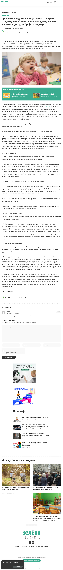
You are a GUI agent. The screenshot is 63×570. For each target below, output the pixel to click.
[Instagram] (33, 542)
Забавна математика (8, 494)
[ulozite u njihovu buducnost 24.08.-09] (24, 396)
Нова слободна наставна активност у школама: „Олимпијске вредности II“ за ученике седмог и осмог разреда (35, 444)
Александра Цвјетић (9, 28)
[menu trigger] (59, 2)
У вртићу (5, 15)
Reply (59, 311)
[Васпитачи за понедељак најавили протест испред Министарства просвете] (47, 474)
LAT (51, 2)
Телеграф (47, 106)
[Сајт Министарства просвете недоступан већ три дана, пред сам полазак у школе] (17, 419)
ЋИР (48, 2)
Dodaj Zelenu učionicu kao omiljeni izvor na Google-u (17, 32)
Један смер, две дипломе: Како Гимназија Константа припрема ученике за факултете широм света (35, 435)
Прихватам (17, 566)
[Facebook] (30, 542)
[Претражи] (54, 2)
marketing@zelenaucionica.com (31, 560)
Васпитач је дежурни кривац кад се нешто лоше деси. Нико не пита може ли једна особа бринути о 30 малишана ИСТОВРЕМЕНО (47, 518)
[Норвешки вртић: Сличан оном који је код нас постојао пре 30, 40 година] (16, 474)
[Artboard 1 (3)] (24, 373)
